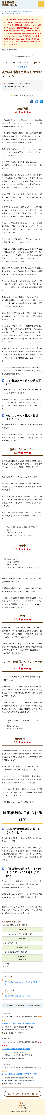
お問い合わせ (24, 1108)
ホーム (24, 1103)
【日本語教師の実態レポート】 (25, 1111)
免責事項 (23, 1105)
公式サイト (24, 67)
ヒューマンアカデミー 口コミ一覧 (20, 1094)
